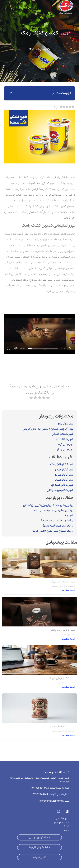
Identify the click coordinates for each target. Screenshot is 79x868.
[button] (11, 93)
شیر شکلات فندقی (62, 434)
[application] (39, 334)
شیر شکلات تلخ (64, 439)
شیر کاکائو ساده (64, 475)
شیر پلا (69, 515)
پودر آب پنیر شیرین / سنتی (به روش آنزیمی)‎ (47, 429)
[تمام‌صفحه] (8, 348)
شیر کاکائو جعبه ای (62, 485)
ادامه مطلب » (68, 590)
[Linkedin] (67, 810)
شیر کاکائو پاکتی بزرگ (62, 582)
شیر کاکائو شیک (64, 480)
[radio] (48, 399)
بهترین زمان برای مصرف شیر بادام (53, 510)
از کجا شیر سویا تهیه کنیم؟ (58, 526)
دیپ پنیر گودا (65, 444)
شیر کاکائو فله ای (63, 470)
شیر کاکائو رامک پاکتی (62, 630)
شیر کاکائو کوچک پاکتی (60, 490)
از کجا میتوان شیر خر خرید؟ (57, 521)
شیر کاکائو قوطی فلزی (62, 726)
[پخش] (70, 348)
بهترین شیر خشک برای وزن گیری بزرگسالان (48, 505)
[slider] (43, 348)
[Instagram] (58, 810)
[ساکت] (15, 348)
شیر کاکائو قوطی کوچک (62, 678)
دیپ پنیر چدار (65, 449)
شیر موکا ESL (65, 424)
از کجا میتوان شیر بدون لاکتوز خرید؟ (52, 531)
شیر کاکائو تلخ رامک (61, 464)
